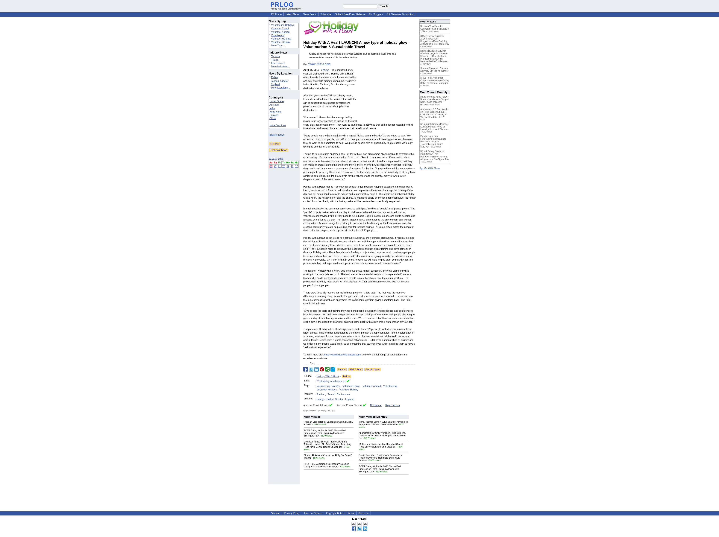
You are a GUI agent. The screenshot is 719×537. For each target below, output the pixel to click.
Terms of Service (313, 513)
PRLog (325, 70)
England (275, 84)
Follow (346, 376)
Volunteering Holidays (283, 25)
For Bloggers (376, 14)
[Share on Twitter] (311, 369)
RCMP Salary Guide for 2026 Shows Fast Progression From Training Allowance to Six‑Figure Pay (325, 433)
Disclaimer (376, 405)
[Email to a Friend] (332, 369)
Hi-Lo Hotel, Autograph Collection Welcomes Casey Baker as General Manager (326, 465)
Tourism (275, 56)
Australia (274, 104)
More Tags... (278, 45)
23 (271, 166)
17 (296, 166)
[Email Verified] (348, 381)
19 (288, 166)
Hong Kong (275, 111)
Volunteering (277, 35)
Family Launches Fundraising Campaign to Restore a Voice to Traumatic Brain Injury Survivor (381, 458)
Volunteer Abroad (280, 32)
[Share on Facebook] (305, 369)
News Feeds (309, 14)
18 (292, 166)
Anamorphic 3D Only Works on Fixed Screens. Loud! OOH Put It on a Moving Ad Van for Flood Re (382, 435)
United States (276, 101)
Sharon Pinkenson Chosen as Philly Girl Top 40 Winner (434, 69)
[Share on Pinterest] (322, 369)
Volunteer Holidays (281, 38)
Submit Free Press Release (350, 14)
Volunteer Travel (280, 28)
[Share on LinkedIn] (316, 369)
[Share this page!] (359, 530)
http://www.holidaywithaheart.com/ (342, 354)
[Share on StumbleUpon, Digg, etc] (327, 369)
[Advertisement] (388, 95)
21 (279, 166)
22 (275, 166)
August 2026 (276, 159)
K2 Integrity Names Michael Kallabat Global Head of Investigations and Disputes (381, 445)
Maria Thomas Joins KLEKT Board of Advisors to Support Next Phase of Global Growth (383, 423)
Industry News (276, 134)
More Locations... (280, 87)
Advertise (363, 513)
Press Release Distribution (286, 8)
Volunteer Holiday (280, 42)
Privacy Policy (292, 513)
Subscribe (325, 14)
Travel (274, 59)
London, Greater (279, 81)
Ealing (274, 77)
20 (283, 166)
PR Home (276, 14)
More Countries (277, 125)
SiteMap (275, 513)
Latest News (292, 14)
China (272, 118)
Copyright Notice (335, 513)
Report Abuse (392, 405)
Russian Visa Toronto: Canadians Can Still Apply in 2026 (434, 29)
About (351, 513)
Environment (278, 63)
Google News (372, 369)
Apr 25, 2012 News (429, 168)
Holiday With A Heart (319, 63)
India (272, 108)
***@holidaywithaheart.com (331, 381)
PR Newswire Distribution (400, 14)
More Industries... (280, 66)
